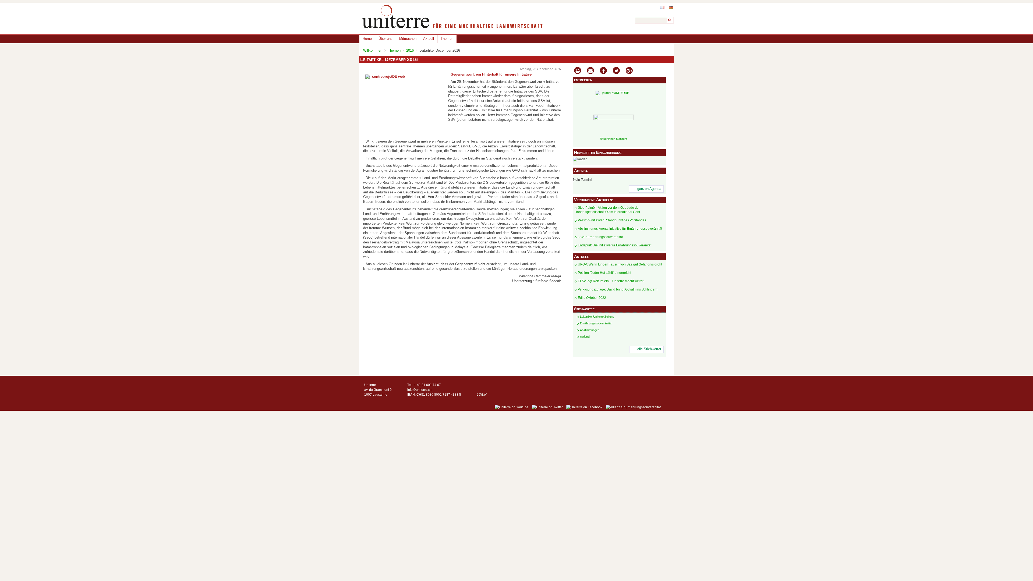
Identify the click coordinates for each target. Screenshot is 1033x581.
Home (367, 39)
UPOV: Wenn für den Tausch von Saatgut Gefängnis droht (620, 264)
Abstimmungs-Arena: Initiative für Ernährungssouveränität (620, 229)
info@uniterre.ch (419, 390)
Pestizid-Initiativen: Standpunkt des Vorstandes (612, 220)
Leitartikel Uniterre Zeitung (597, 316)
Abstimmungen (589, 330)
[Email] (590, 71)
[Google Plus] (629, 71)
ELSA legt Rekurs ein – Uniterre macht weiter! (611, 281)
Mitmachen (407, 39)
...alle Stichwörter (647, 349)
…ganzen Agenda (647, 189)
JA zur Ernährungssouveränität (600, 237)
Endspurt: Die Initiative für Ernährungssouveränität (614, 245)
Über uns (385, 39)
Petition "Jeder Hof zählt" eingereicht (604, 273)
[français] (662, 7)
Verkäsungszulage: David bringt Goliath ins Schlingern (617, 289)
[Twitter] (616, 71)
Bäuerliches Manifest (613, 138)
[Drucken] (577, 71)
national (585, 336)
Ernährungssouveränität (595, 323)
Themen (447, 39)
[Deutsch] (671, 7)
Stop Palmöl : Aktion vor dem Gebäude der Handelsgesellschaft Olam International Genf (607, 210)
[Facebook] (603, 71)
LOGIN (482, 394)
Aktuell (428, 39)
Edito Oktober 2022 (592, 298)
